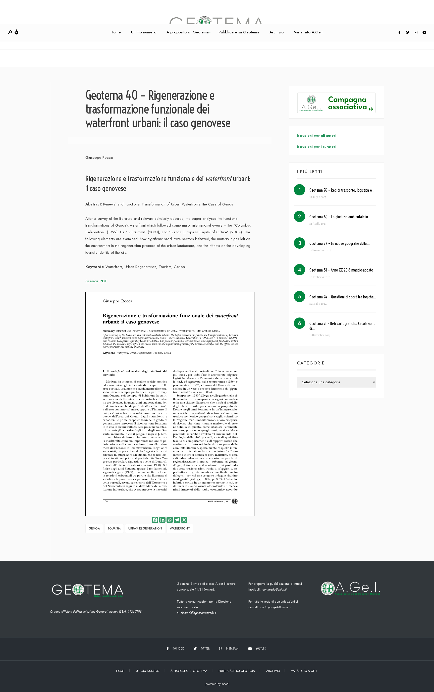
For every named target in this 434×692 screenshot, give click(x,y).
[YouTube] (424, 32)
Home (116, 32)
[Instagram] (415, 32)
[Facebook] (399, 32)
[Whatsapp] (170, 520)
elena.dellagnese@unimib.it (198, 612)
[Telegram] (177, 520)
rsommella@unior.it (274, 589)
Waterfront (180, 528)
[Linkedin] (162, 520)
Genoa (94, 528)
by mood (223, 684)
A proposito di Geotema (188, 32)
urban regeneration (145, 528)
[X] (184, 520)
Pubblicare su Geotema (239, 32)
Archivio (276, 32)
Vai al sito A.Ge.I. (308, 32)
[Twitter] (407, 32)
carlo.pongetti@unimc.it (275, 607)
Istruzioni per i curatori (316, 146)
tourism (114, 528)
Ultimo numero (143, 32)
